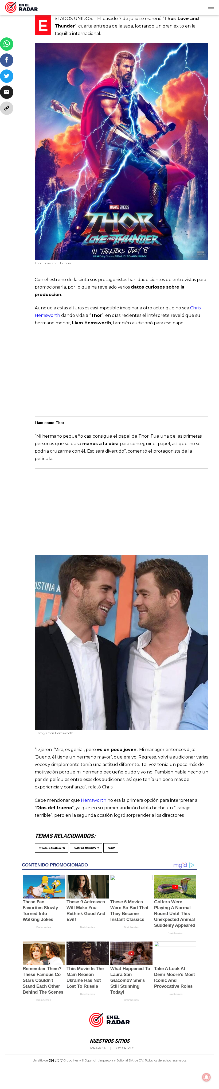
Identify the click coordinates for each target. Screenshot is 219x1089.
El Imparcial (96, 1048)
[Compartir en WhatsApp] (6, 44)
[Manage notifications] (206, 1077)
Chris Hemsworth (51, 848)
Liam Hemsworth (85, 848)
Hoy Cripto (124, 1048)
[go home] (21, 6)
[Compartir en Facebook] (6, 60)
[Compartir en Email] (6, 92)
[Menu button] (211, 7)
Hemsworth (94, 800)
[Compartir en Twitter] (6, 76)
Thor (111, 848)
